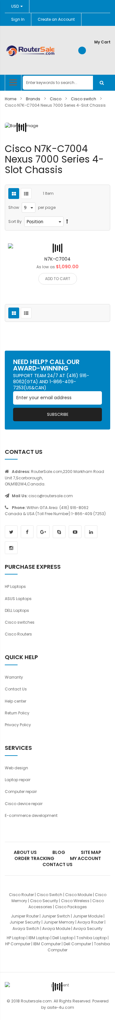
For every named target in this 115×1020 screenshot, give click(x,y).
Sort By (15, 221)
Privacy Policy (18, 724)
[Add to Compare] (65, 248)
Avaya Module (56, 928)
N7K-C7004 (57, 259)
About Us (25, 852)
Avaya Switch (25, 928)
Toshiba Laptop (91, 937)
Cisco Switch (49, 894)
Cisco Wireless (75, 900)
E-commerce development (31, 815)
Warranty (14, 677)
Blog (58, 852)
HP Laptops (15, 586)
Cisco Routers (18, 634)
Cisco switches (19, 622)
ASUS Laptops (18, 598)
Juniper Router (25, 916)
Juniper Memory (58, 922)
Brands (33, 99)
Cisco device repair (23, 803)
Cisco (56, 99)
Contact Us (16, 689)
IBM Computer (47, 944)
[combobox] (66, 83)
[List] (26, 193)
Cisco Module (78, 894)
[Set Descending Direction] (67, 221)
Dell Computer (77, 944)
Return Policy (17, 713)
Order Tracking (34, 858)
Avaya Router (90, 922)
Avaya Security (88, 928)
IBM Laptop (39, 937)
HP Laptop (16, 937)
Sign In (18, 19)
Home (11, 99)
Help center (15, 701)
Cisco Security (44, 900)
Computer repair (21, 791)
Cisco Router (21, 894)
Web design (16, 768)
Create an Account (56, 19)
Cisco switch (84, 99)
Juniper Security (25, 922)
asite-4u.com (60, 1007)
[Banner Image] (21, 127)
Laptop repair (17, 779)
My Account (85, 858)
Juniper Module (88, 916)
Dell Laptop (62, 937)
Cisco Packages (71, 907)
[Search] (101, 83)
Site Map (91, 852)
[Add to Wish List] (50, 248)
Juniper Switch (56, 916)
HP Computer (17, 944)
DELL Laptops (17, 610)
